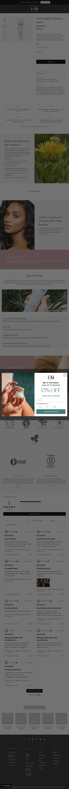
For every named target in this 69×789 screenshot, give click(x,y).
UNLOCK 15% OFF (51, 411)
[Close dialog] (65, 375)
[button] (5, 785)
